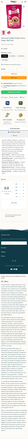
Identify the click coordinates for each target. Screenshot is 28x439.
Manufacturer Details (14, 132)
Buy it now (14, 78)
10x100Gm (13, 56)
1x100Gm (4, 56)
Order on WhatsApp (14, 92)
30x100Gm (21, 56)
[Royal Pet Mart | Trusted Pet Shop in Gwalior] (14, 2)
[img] (6, 45)
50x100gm (5, 60)
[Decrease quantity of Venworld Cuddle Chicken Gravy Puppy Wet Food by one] (8, 69)
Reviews (14, 135)
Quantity (3, 69)
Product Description (14, 128)
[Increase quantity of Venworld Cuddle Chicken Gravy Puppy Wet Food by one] (25, 69)
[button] (25, 1)
